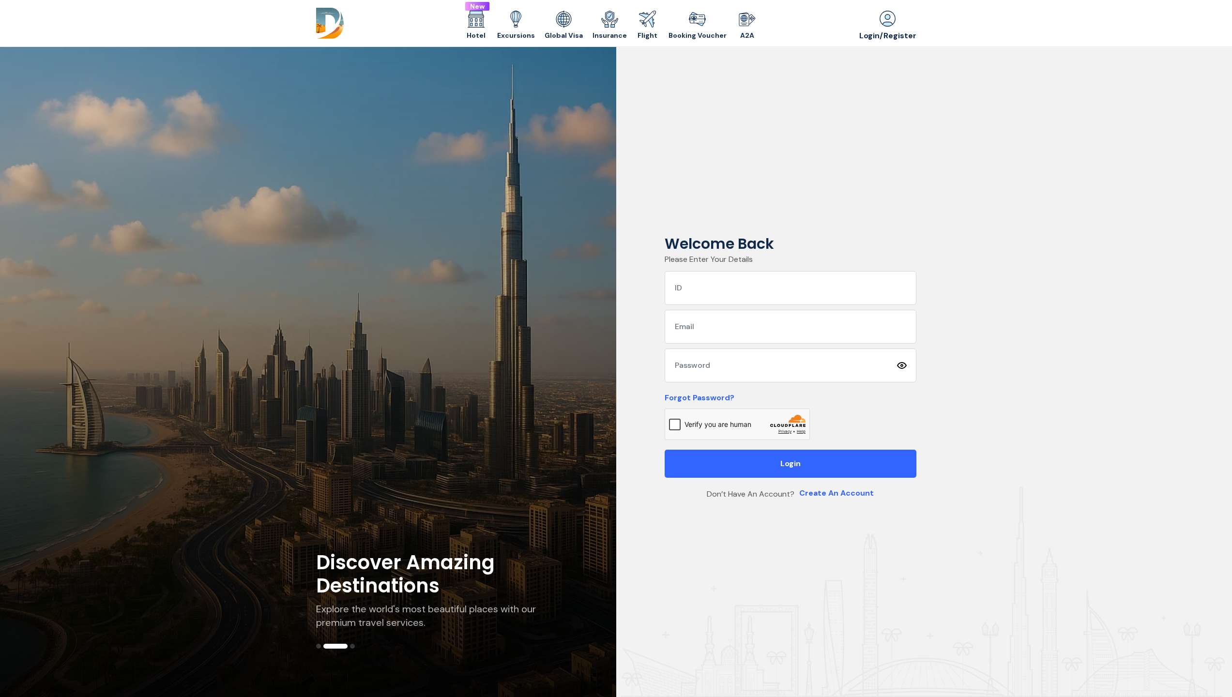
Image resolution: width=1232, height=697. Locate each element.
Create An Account (836, 493)
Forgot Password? (699, 398)
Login (790, 463)
